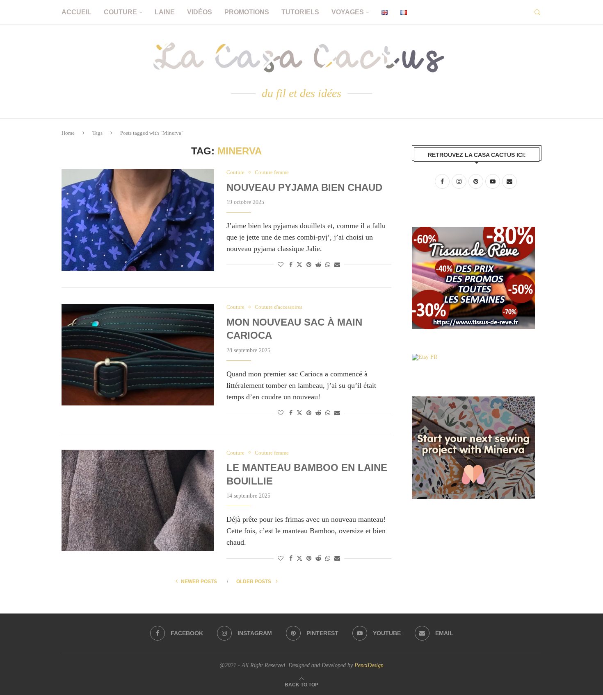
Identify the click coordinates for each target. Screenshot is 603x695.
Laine (165, 12)
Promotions (246, 12)
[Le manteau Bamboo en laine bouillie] (138, 500)
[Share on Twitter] (299, 264)
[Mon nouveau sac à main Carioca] (138, 354)
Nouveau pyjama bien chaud (304, 187)
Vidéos (199, 12)
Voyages (347, 12)
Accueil (76, 12)
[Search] (537, 12)
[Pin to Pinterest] (308, 265)
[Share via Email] (337, 265)
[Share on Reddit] (318, 265)
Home (68, 133)
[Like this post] (280, 265)
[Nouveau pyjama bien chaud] (138, 220)
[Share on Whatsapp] (327, 265)
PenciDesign (369, 665)
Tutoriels (300, 12)
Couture (120, 12)
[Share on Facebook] (290, 265)
